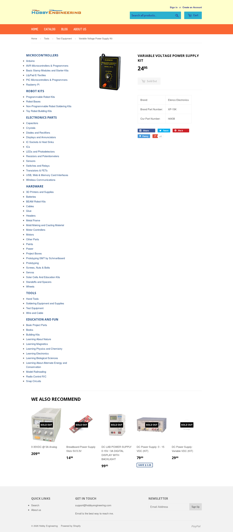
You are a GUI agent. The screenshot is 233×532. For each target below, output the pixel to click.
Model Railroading (36, 371)
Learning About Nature (38, 339)
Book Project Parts (36, 325)
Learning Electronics (37, 353)
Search (35, 505)
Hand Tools (32, 298)
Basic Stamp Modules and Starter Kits (47, 70)
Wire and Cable (34, 313)
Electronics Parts (41, 117)
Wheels (30, 286)
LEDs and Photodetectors (40, 151)
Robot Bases (33, 101)
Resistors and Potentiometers (42, 156)
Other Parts (32, 239)
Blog (64, 29)
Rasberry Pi (32, 84)
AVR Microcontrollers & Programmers (47, 65)
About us (80, 29)
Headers (31, 215)
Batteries (31, 196)
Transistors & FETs (37, 170)
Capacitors (32, 123)
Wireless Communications (40, 179)
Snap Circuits (33, 381)
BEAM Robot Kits (36, 201)
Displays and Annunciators (41, 137)
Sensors (30, 161)
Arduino (30, 61)
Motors (30, 234)
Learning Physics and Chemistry (44, 348)
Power (29, 248)
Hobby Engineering (48, 525)
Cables (30, 206)
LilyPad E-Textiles (36, 75)
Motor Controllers (35, 229)
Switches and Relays (38, 165)
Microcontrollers (42, 55)
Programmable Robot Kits (40, 96)
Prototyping (32, 263)
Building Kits (33, 334)
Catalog (49, 29)
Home (34, 29)
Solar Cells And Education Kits (43, 277)
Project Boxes (34, 253)
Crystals (30, 128)
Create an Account (192, 7)
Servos (30, 272)
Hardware (34, 186)
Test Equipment (64, 38)
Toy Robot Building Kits (39, 111)
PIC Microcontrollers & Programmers (47, 79)
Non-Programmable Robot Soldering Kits (48, 106)
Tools (46, 38)
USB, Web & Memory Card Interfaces (47, 175)
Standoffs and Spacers (39, 282)
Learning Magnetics (37, 344)
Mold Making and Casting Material (45, 225)
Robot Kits (35, 91)
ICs (28, 146)
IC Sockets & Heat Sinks (40, 142)
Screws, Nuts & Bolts (38, 267)
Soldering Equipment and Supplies (45, 303)
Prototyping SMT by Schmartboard (45, 258)
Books (29, 329)
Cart (195, 15)
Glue (28, 210)
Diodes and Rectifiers (38, 132)
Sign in (174, 7)
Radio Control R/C (36, 376)
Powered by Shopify (71, 525)
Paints (29, 244)
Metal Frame (33, 220)
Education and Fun (42, 319)
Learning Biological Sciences (42, 358)
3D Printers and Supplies (40, 192)
